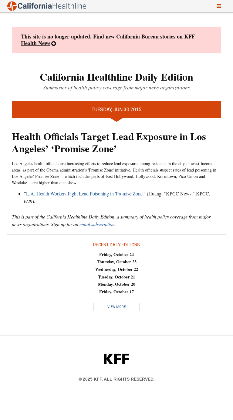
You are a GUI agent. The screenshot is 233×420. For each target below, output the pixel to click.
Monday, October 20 (116, 284)
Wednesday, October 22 (116, 269)
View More (116, 307)
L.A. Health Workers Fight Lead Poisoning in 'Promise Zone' (85, 193)
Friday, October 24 (116, 254)
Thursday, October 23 (117, 261)
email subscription (97, 224)
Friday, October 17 (116, 291)
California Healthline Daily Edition (116, 76)
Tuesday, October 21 (116, 277)
